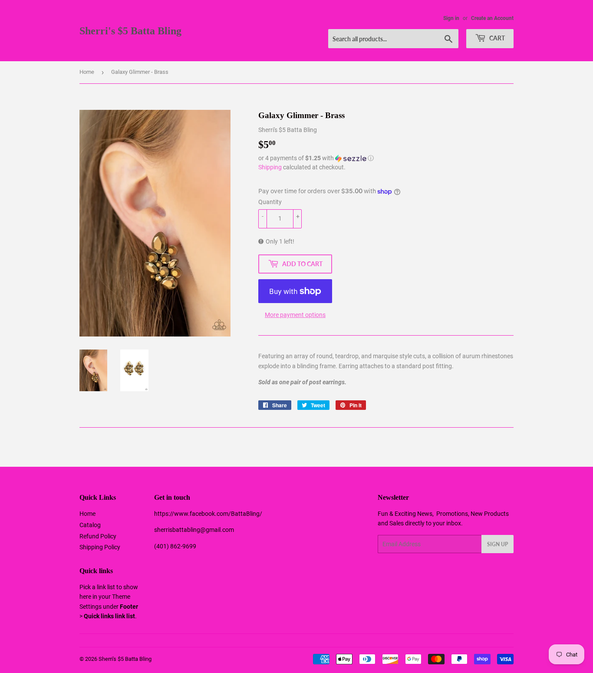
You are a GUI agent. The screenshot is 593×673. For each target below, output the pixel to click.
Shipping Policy (99, 547)
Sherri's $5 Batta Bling (130, 30)
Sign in (451, 18)
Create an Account (492, 18)
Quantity (270, 201)
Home (86, 72)
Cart (496, 38)
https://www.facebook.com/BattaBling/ (208, 513)
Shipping (270, 167)
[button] (386, 158)
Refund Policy (97, 536)
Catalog (90, 524)
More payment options (295, 314)
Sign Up (497, 544)
